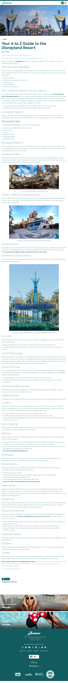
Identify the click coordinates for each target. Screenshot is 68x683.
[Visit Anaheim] (7, 3)
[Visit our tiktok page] (39, 647)
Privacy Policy (44, 651)
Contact (29, 651)
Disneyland (19, 61)
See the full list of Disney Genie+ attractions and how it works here (25, 252)
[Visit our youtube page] (29, 647)
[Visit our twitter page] (33, 647)
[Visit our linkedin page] (36, 647)
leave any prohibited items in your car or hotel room (34, 516)
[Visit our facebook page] (26, 647)
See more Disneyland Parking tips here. (15, 451)
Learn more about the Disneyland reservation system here (21, 481)
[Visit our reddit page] (45, 647)
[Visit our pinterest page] (42, 647)
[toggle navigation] (63, 3)
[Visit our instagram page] (22, 647)
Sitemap (36, 651)
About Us (22, 651)
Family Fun (13, 582)
